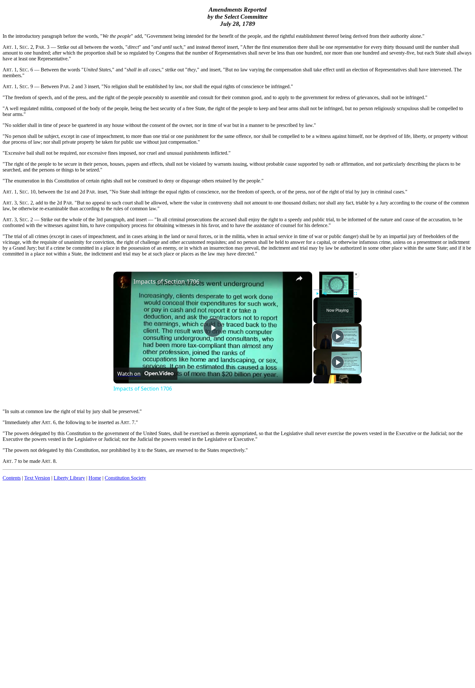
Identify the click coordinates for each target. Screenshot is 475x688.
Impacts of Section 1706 (166, 281)
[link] (123, 282)
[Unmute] (325, 293)
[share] (299, 278)
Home (95, 478)
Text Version (37, 478)
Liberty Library (69, 478)
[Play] (317, 293)
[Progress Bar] (336, 289)
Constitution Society (125, 478)
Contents (12, 478)
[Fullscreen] (355, 293)
